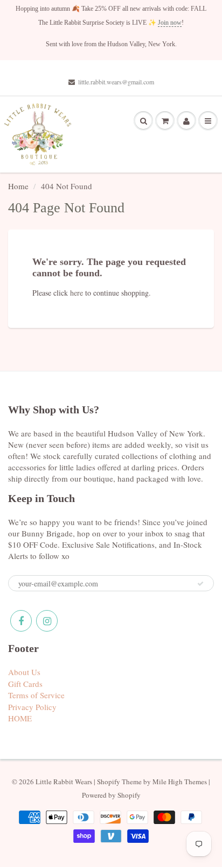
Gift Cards (25, 683)
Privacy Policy (32, 706)
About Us (24, 672)
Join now (170, 22)
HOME (20, 718)
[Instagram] (47, 621)
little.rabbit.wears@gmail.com (116, 81)
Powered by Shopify (111, 795)
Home (18, 186)
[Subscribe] (200, 583)
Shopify (108, 781)
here (76, 293)
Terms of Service (36, 695)
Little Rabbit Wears (64, 781)
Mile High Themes (179, 781)
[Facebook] (21, 621)
